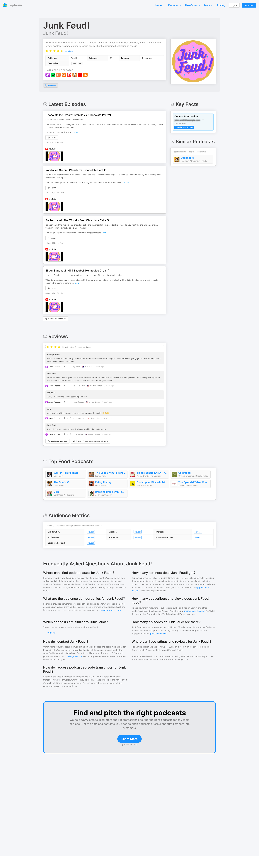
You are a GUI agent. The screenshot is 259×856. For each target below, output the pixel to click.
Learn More (129, 739)
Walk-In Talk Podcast (66, 472)
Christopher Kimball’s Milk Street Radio (152, 482)
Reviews (52, 85)
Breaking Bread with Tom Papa (110, 491)
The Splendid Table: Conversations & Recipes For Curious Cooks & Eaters (193, 482)
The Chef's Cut (62, 482)
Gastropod (184, 472)
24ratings (68, 51)
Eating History (103, 482)
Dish (56, 491)
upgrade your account (194, 611)
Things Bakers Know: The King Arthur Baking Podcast (152, 472)
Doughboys (187, 157)
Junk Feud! (55, 33)
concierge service (73, 656)
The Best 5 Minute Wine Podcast (110, 472)
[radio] (46, 51)
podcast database (158, 633)
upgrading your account (110, 610)
